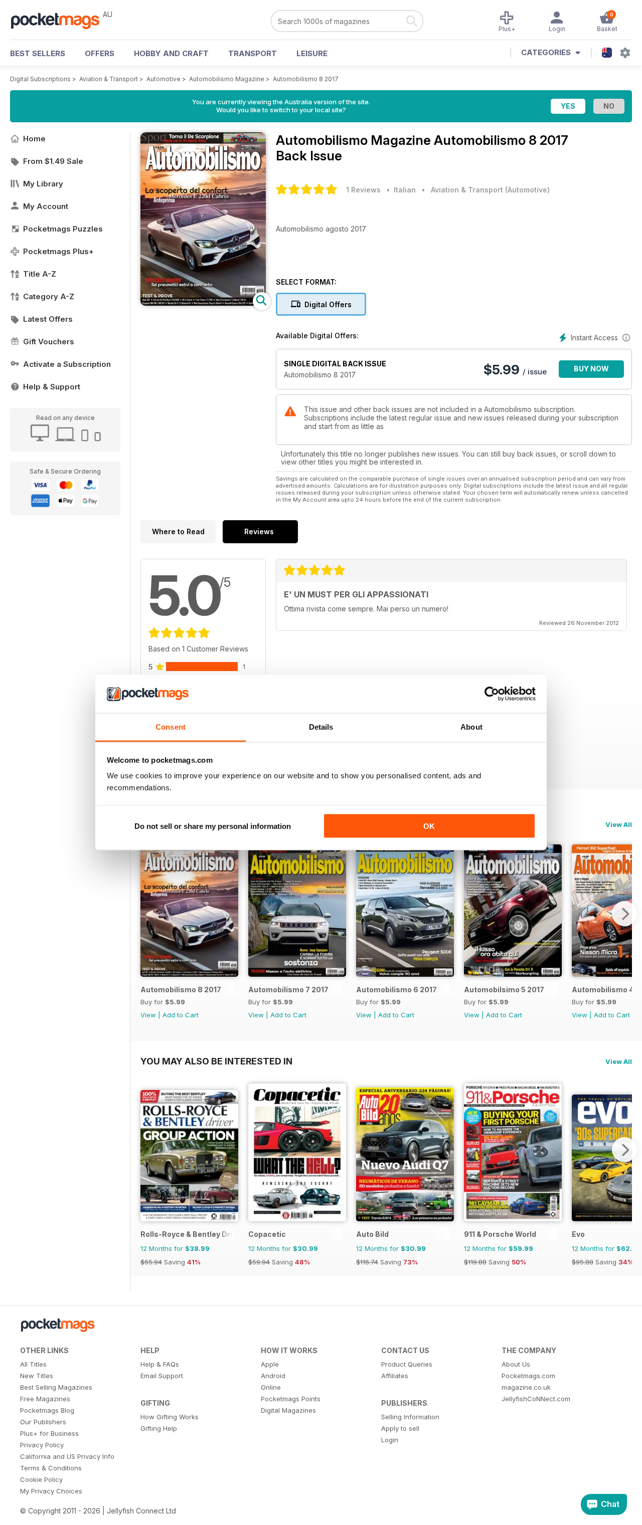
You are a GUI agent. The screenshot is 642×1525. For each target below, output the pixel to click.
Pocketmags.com (528, 1376)
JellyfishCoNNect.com (536, 1399)
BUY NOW (591, 368)
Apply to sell (400, 1428)
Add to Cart (181, 1015)
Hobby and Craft (171, 53)
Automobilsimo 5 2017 (504, 989)
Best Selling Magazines (56, 1387)
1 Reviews (363, 189)
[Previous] (147, 913)
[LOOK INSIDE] (203, 303)
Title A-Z (39, 274)
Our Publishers (43, 1422)
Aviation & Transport (108, 79)
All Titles (33, 1364)
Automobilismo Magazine (226, 79)
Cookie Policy (41, 1479)
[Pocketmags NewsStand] (60, 20)
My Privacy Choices (51, 1491)
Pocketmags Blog (47, 1410)
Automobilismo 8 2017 (306, 79)
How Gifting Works (169, 1417)
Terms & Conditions (51, 1468)
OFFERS (99, 53)
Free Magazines (45, 1399)
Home (34, 138)
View (148, 1015)
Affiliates (394, 1376)
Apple (270, 1364)
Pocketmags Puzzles (63, 229)
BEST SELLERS (37, 53)
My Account (45, 206)
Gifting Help (158, 1428)
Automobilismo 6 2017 (396, 989)
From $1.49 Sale (53, 161)
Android (273, 1376)
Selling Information (410, 1417)
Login (389, 1440)
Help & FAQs (159, 1364)
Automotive (163, 79)
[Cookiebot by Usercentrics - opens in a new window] (492, 694)
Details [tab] (321, 727)
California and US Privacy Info (67, 1456)
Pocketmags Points (290, 1399)
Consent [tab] (170, 727)
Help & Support (51, 386)
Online (271, 1387)
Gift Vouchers (48, 341)
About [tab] (471, 727)
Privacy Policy (42, 1445)
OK (429, 825)
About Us (516, 1364)
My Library (43, 183)
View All (618, 824)
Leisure (312, 53)
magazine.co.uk (526, 1387)
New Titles (36, 1376)
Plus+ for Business (49, 1433)
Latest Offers (48, 319)
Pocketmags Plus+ (58, 251)
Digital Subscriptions (40, 79)
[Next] (624, 913)
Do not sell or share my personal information (212, 825)
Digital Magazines (288, 1410)
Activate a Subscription (67, 364)
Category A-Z (48, 296)
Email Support (161, 1376)
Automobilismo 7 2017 (288, 989)
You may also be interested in (216, 1061)
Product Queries (406, 1364)
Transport (252, 53)
